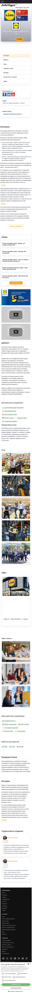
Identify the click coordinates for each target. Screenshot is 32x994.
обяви (19, 39)
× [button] (30, 963)
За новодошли (5, 953)
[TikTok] (26, 958)
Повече (3, 185)
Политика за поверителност (9, 925)
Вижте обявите (16, 226)
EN (28, 7)
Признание (4, 903)
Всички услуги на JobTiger (8, 961)
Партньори (4, 906)
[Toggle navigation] (2, 2)
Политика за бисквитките (8, 927)
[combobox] (28, 964)
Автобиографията (6, 940)
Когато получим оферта (8, 947)
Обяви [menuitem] (5, 81)
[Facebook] (3, 958)
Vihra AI (3, 951)
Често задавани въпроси (8, 918)
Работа (3, 892)
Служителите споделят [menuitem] (10, 77)
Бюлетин (4, 901)
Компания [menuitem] (6, 55)
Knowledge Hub (5, 899)
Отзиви (4, 910)
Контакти (4, 934)
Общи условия (5, 923)
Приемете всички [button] (16, 984)
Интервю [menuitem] (6, 72)
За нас (3, 916)
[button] (16, 991)
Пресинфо (4, 908)
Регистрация (19, 7)
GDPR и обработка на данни (8, 929)
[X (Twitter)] (7, 958)
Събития (4, 897)
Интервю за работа (6, 944)
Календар (4, 895)
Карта (3, 931)
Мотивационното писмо (8, 942)
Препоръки (4, 949)
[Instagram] (11, 958)
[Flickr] (18, 958)
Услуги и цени (5, 921)
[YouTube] (22, 958)
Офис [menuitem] (4, 64)
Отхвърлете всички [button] (16, 988)
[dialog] (16, 978)
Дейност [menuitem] (5, 59)
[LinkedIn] (14, 958)
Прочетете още (19, 971)
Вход (25, 7)
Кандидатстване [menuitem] (8, 68)
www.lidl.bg (11, 39)
